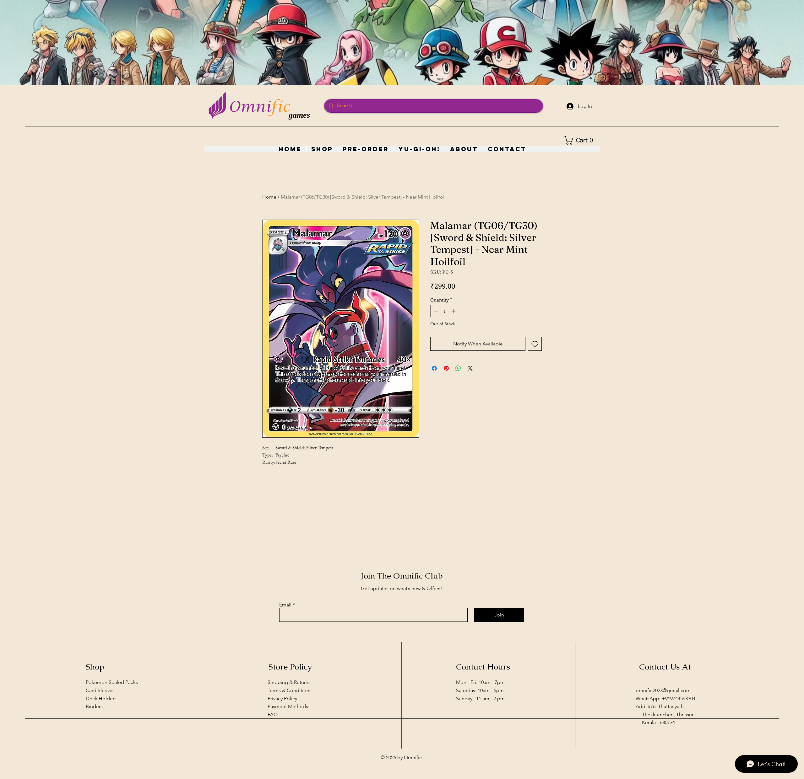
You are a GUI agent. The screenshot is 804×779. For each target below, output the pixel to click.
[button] (580, 140)
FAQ (273, 715)
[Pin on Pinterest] (446, 368)
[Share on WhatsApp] (458, 368)
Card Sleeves (100, 690)
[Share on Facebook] (434, 368)
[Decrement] (435, 311)
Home (269, 197)
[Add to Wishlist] (535, 344)
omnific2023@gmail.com (663, 690)
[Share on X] (470, 368)
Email (285, 604)
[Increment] (454, 311)
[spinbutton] (445, 311)
